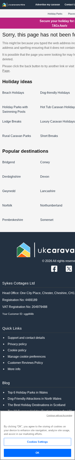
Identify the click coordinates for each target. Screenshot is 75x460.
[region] (37, 435)
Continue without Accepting (59, 415)
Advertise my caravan (47, 4)
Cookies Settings (37, 441)
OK (37, 452)
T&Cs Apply (59, 25)
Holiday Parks (55, 13)
